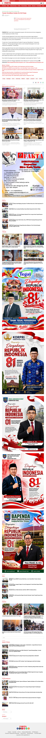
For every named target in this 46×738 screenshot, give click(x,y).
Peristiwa (15, 11)
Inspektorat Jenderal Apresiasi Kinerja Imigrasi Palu (11, 632)
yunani (40, 78)
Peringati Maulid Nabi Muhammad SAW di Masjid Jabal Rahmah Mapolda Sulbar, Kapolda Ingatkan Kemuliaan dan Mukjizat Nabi (12, 263)
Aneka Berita (4, 11)
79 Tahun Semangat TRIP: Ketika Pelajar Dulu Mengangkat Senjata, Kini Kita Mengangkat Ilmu (33, 632)
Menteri (23, 78)
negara (27, 78)
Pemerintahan (11, 11)
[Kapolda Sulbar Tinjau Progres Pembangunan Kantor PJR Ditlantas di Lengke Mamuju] (12, 239)
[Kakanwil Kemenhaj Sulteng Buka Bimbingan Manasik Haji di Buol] (12, 133)
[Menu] (3, 3)
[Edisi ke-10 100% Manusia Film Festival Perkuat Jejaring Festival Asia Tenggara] (5, 699)
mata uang (18, 78)
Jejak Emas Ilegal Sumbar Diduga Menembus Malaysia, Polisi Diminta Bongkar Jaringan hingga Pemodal (24, 226)
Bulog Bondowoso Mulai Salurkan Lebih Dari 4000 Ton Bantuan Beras (22, 589)
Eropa (4, 78)
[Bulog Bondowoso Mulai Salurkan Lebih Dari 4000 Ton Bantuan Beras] (5, 591)
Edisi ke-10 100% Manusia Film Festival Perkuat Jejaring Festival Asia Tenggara (25, 697)
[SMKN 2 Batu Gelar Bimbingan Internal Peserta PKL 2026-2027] (5, 704)
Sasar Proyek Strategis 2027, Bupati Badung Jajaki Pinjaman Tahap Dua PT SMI (18, 75)
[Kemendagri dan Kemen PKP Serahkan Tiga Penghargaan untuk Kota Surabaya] (12, 93)
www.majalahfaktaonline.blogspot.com (16, 62)
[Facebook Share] (33, 82)
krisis (13, 78)
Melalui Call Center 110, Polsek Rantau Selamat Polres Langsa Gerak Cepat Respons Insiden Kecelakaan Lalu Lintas (26, 215)
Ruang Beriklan (30, 733)
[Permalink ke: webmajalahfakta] (3, 15)
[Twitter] (20, 729)
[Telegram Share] (41, 82)
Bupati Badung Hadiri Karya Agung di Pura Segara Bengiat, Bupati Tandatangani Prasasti (25, 687)
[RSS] (29, 729)
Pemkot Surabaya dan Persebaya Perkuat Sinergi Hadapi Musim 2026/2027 (24, 655)
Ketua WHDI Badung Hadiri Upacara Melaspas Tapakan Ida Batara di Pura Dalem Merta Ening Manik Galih (26, 682)
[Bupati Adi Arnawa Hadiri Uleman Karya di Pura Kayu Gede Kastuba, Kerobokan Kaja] (5, 693)
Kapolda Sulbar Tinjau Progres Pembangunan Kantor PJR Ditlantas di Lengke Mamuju (11, 246)
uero (37, 78)
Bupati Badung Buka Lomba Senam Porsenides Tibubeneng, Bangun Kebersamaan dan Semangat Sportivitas (26, 667)
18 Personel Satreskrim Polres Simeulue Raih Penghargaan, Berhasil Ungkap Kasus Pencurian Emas (33, 263)
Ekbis (7, 11)
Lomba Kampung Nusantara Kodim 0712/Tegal (11, 615)
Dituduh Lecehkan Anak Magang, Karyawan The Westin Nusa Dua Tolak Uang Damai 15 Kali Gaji (26, 204)
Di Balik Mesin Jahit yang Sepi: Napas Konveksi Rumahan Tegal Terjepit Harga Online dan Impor (26, 596)
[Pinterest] (22, 729)
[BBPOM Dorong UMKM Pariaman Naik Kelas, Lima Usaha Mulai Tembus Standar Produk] (34, 93)
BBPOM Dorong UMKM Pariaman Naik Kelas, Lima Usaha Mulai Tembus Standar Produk (19, 68)
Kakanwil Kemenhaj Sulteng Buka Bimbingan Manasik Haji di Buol (15, 73)
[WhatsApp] (26, 729)
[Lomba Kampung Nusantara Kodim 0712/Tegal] (12, 609)
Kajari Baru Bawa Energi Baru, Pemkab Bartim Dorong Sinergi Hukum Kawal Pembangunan (20, 72)
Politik (18, 11)
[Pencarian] (43, 3)
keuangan (8, 78)
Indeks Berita (23, 733)
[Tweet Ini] (36, 82)
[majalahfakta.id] (7, 3)
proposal (32, 78)
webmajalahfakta (7, 15)
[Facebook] (18, 729)
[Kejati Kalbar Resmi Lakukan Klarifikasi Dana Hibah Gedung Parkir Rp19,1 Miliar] (5, 210)
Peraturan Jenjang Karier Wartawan (12, 733)
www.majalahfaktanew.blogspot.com (34, 62)
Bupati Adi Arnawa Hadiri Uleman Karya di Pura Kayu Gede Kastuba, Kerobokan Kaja (25, 692)
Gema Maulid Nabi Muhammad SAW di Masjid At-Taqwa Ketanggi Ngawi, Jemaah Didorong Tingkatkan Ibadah (25, 651)
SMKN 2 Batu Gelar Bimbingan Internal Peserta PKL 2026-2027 (21, 703)
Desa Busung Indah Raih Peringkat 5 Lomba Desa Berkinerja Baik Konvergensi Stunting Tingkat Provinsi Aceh (22, 70)
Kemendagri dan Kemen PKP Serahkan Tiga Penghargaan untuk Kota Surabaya (17, 66)
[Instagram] (24, 729)
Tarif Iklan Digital (37, 733)
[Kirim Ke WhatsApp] (43, 82)
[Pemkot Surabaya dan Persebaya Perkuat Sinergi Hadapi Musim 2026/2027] (5, 657)
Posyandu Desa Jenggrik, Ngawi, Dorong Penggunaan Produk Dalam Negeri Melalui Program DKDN (25, 585)
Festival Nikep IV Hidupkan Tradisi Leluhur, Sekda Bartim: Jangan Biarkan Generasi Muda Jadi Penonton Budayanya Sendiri (25, 645)
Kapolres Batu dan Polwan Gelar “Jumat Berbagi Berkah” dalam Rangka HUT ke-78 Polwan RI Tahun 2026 (34, 247)
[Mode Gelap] (41, 3)
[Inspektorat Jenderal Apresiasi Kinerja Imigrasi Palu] (12, 625)
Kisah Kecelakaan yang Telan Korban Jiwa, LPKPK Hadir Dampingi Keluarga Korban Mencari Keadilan (25, 220)
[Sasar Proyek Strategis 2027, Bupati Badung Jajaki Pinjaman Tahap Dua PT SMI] (34, 133)
